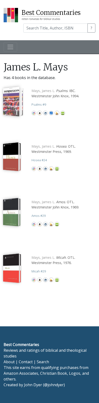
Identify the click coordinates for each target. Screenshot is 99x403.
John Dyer (33, 384)
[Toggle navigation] (10, 47)
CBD (45, 113)
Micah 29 (38, 271)
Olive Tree (62, 113)
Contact (26, 361)
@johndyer (54, 384)
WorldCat (33, 113)
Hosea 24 (39, 160)
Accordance (57, 113)
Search (43, 361)
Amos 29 (38, 215)
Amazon (39, 113)
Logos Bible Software (51, 113)
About (9, 361)
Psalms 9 (38, 104)
